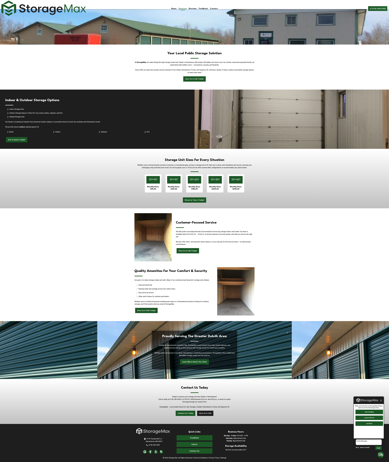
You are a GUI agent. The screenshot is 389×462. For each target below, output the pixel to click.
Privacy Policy (214, 458)
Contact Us (194, 451)
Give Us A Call (205, 413)
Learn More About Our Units (194, 362)
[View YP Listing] (161, 453)
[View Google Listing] (144, 453)
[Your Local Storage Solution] (153, 434)
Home (173, 9)
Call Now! (369, 423)
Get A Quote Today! (16, 140)
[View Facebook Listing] (150, 453)
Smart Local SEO (365, 447)
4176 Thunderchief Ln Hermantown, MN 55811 (154, 440)
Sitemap (223, 458)
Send (378, 448)
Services (183, 9)
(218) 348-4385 (154, 445)
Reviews (193, 9)
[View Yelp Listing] (155, 453)
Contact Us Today (185, 413)
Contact (214, 9)
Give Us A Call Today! (194, 79)
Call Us (194, 444)
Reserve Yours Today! (194, 200)
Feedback (203, 9)
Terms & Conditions (201, 458)
